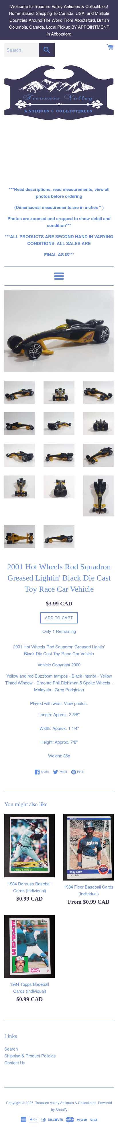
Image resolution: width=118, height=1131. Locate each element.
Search (11, 1049)
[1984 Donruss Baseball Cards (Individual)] (29, 845)
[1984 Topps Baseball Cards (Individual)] (29, 946)
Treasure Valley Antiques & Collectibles (65, 1102)
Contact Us (14, 1062)
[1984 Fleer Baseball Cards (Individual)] (88, 847)
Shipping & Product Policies (30, 1056)
